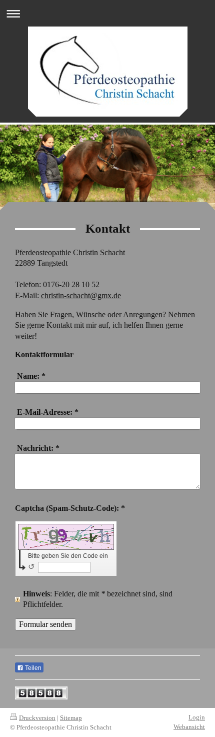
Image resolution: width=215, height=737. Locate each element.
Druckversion (37, 717)
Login (196, 717)
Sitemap (71, 717)
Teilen (33, 667)
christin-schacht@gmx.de (81, 295)
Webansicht (189, 726)
